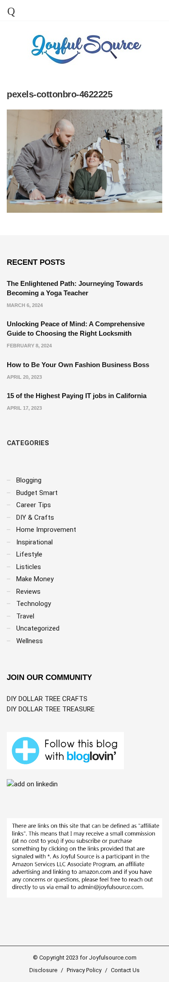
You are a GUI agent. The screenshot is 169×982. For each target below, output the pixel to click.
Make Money (35, 579)
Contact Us (125, 970)
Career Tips (33, 505)
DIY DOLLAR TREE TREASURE (51, 709)
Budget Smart (37, 493)
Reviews (28, 591)
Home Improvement (46, 530)
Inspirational (34, 542)
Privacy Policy (84, 970)
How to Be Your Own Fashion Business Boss (78, 364)
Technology (33, 604)
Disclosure (43, 970)
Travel (25, 616)
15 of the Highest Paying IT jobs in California (76, 395)
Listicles (28, 567)
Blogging (28, 480)
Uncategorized (37, 628)
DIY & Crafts (35, 517)
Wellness (29, 641)
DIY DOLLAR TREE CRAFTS (47, 699)
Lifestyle (29, 554)
